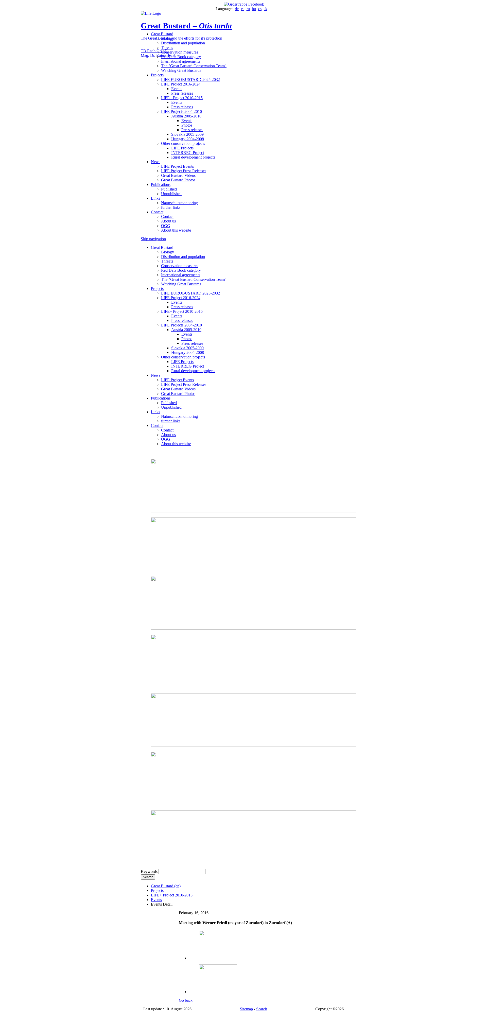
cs (260, 9)
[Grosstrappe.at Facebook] (243, 4)
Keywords (149, 871)
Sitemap (246, 1009)
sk (265, 9)
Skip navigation (153, 239)
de (237, 9)
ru (248, 9)
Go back (186, 1000)
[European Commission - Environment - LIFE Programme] (151, 13)
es (242, 9)
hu (254, 9)
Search (148, 877)
